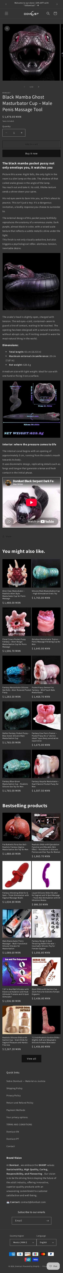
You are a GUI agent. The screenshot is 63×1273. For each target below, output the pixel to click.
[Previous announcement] (6, 4)
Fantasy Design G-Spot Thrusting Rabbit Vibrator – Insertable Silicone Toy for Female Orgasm (44, 945)
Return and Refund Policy (19, 1102)
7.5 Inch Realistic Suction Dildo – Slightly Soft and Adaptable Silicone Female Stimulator (46, 1040)
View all (31, 1058)
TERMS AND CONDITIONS (19, 1124)
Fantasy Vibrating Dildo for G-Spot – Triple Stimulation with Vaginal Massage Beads (15, 895)
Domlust (18, 1266)
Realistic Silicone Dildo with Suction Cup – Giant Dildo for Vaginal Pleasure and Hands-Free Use (15, 1041)
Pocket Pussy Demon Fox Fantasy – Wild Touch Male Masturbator (43, 690)
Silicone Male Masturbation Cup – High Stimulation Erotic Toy (46, 592)
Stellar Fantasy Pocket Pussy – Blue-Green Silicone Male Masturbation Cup (15, 735)
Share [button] (9, 536)
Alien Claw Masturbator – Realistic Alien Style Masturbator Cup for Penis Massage (14, 595)
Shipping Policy (14, 1088)
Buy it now (31, 153)
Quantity (6, 126)
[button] (6, 13)
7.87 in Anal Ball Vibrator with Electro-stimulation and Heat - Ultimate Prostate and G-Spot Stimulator (15, 993)
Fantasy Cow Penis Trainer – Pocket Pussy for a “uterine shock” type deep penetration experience (45, 737)
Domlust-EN (12, 1131)
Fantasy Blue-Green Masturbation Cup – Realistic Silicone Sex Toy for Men (15, 784)
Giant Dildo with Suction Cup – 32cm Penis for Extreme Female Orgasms (45, 991)
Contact (10, 1146)
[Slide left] (24, 86)
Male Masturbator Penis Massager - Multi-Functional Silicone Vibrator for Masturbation (14, 945)
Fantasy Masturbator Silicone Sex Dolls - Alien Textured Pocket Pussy (16, 690)
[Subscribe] (47, 1221)
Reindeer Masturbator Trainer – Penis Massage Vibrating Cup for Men (46, 641)
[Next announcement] (57, 4)
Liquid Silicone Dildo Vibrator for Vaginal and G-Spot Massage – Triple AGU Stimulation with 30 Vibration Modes (46, 896)
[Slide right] (38, 86)
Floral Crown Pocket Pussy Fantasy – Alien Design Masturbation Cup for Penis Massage (14, 643)
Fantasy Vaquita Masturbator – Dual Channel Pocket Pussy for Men (45, 784)
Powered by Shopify (31, 1266)
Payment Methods (15, 1110)
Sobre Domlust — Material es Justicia (25, 1081)
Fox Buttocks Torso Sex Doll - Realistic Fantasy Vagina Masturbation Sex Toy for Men (15, 847)
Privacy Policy (13, 1095)
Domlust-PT (12, 1138)
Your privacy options (17, 1117)
